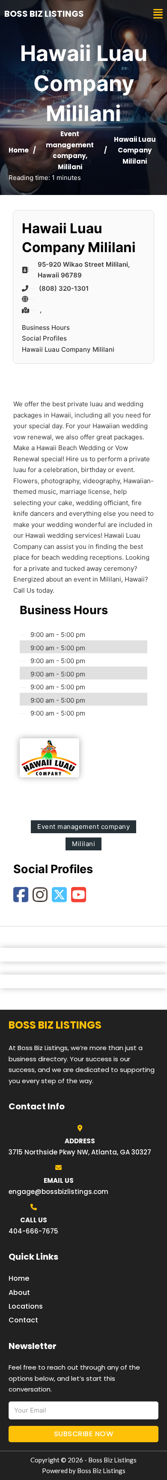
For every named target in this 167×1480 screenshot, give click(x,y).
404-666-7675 (33, 1231)
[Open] (158, 14)
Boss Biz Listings (44, 14)
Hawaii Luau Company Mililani (68, 349)
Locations (26, 1306)
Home (19, 150)
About (19, 1292)
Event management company (70, 144)
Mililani (70, 166)
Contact (23, 1320)
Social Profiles (44, 338)
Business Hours (46, 327)
